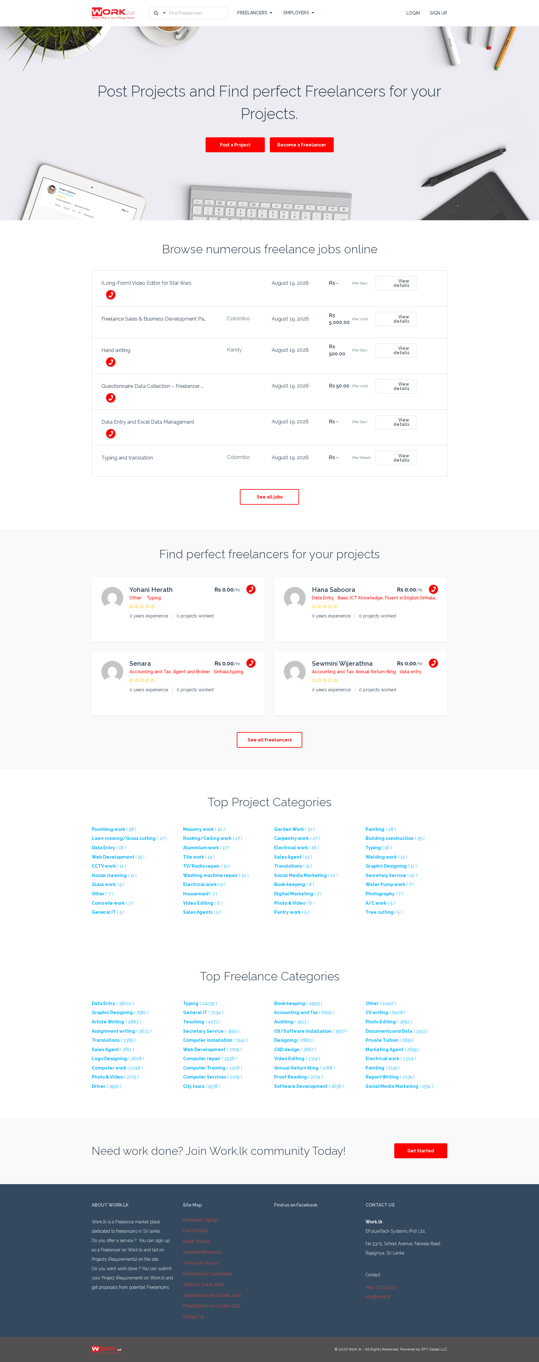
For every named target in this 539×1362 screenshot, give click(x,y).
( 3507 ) (310, 1031)
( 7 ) (390, 884)
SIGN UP (438, 13)
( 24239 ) (200, 1003)
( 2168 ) (304, 1067)
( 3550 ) (211, 1031)
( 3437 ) (397, 1031)
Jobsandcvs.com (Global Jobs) (212, 1295)
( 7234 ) (203, 1012)
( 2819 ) (390, 1040)
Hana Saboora (333, 589)
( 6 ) (202, 903)
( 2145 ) (383, 1067)
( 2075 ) (115, 1076)
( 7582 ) (120, 1012)
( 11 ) (206, 866)
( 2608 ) (118, 1058)
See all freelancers (270, 739)
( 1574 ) (399, 1086)
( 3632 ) (122, 1031)
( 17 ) (206, 847)
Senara (140, 663)
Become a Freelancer (301, 144)
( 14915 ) (298, 1003)
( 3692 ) (389, 1021)
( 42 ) (204, 829)
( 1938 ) (201, 1086)
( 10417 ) (381, 1003)
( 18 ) (109, 847)
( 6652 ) (304, 1012)
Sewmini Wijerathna (342, 663)
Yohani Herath (151, 589)
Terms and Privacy (201, 1262)
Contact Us (193, 1316)
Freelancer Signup (200, 1219)
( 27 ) (129, 838)
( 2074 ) (212, 1076)
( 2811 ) (113, 1049)
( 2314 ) (297, 1058)
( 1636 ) (309, 1086)
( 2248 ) (117, 1067)
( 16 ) (296, 847)
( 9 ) (108, 884)
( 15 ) (118, 857)
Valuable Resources (202, 1252)
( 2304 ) (391, 1058)
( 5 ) (380, 903)
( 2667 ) (295, 1049)
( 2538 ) (210, 1058)
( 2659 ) (393, 1049)
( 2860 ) (294, 1040)
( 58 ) (114, 829)
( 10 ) (216, 875)
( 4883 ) (116, 1021)
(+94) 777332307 (381, 1287)
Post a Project (235, 144)
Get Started (420, 1150)
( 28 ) (381, 829)
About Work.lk (196, 1241)
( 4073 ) (202, 1021)
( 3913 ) (291, 1021)
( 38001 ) (113, 1003)
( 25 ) (395, 838)
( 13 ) (293, 857)
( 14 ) (199, 857)
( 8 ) (294, 884)
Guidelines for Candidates (207, 1273)
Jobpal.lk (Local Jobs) (203, 1284)
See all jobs (270, 496)
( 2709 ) (212, 1049)
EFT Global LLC (434, 1349)
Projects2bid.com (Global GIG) (211, 1305)
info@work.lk (378, 1296)
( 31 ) (294, 829)
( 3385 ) (114, 1040)
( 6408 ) (385, 1012)
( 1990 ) (106, 1086)
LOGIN (413, 13)
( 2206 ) (212, 1067)
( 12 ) (386, 857)
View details (401, 283)
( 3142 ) (215, 1040)
